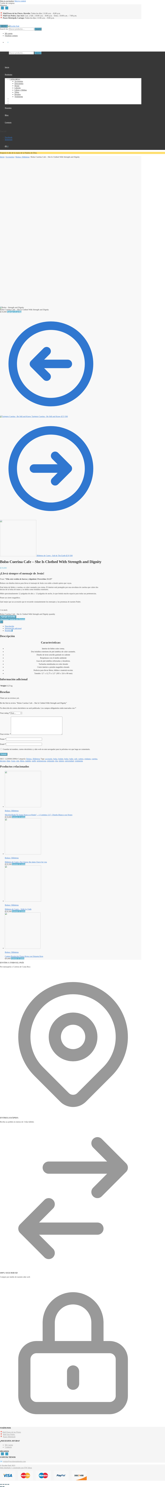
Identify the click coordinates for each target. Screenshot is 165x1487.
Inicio (2, 157)
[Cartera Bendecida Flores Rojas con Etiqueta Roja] (22, 948)
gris (17, 761)
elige (8, 761)
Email (3, 744)
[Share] (3, 1484)
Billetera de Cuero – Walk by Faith (18, 909)
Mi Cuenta (9, 1445)
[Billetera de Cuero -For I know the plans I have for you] (23, 854)
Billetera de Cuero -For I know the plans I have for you (26, 862)
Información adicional (13, 628)
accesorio (48, 759)
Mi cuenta (8, 33)
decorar (3, 761)
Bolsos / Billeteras (22, 157)
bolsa (55, 759)
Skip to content (20, 1)
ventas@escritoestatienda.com (14, 1461)
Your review (5, 734)
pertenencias (41, 761)
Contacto (8, 1447)
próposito (50, 761)
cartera (80, 759)
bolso (66, 759)
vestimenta (79, 761)
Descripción (9, 626)
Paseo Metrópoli (9, 1437)
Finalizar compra (11, 36)
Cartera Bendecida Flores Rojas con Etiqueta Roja (24, 956)
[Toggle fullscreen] (6, 1484)
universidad (69, 761)
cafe (75, 759)
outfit (34, 761)
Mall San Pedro (9, 1434)
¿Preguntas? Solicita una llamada (12, 619)
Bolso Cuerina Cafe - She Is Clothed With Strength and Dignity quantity (27, 614)
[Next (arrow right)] (3, 1486)
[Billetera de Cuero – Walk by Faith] (23, 901)
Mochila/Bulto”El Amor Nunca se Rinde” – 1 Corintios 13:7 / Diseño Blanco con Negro (38, 815)
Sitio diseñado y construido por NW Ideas (16, 1468)
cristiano (87, 759)
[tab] (53, 626)
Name (3, 739)
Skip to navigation (7, 1)
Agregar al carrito (14, 312)
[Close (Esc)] (1, 1484)
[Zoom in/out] (8, 1484)
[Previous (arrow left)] (1, 1486)
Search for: (4, 29)
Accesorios (10, 157)
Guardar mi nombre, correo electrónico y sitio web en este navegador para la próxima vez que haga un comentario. (46, 749)
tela (56, 761)
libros (22, 761)
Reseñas (9, 631)
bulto (71, 759)
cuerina (94, 759)
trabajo (61, 761)
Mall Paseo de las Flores (11, 1432)
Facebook (8, 137)
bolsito (60, 759)
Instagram (8, 140)
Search (38, 29)
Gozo (13, 761)
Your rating (5, 713)
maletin (28, 761)
